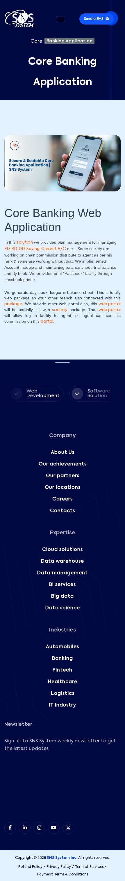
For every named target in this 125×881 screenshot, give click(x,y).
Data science (62, 608)
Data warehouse (62, 561)
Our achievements (63, 464)
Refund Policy (30, 867)
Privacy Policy (59, 867)
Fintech (62, 670)
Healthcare (62, 682)
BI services (62, 584)
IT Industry (62, 705)
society (59, 310)
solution (25, 242)
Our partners (62, 476)
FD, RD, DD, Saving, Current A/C (35, 249)
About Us (62, 452)
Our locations (63, 487)
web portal (110, 304)
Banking (62, 658)
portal (47, 322)
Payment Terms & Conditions (62, 874)
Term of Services (89, 867)
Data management (62, 573)
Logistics (62, 693)
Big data (62, 596)
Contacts (62, 511)
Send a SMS (93, 19)
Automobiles (62, 647)
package (13, 304)
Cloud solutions (62, 549)
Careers (62, 499)
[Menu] (61, 19)
